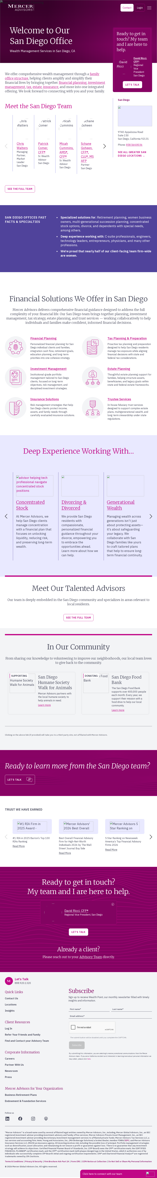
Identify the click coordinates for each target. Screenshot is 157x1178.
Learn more (44, 705)
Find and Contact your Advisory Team (27, 1040)
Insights (10, 1010)
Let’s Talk (132, 84)
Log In (8, 1028)
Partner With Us (14, 1064)
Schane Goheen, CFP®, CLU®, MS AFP (87, 152)
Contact (127, 7)
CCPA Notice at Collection (94, 1161)
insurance (50, 87)
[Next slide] (105, 146)
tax (29, 87)
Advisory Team (90, 957)
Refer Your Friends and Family (22, 1034)
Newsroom (11, 1070)
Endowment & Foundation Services (25, 1101)
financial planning (73, 83)
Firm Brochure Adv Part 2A (56, 1161)
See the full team (20, 188)
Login (140, 7)
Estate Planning (118, 369)
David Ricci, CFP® (76, 911)
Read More (19, 846)
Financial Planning (43, 338)
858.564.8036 (134, 144)
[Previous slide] (5, 146)
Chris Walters (22, 146)
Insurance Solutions (44, 399)
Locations (11, 1004)
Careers (10, 1058)
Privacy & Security (33, 1161)
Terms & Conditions (14, 1161)
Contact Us (11, 998)
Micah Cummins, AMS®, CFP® (66, 150)
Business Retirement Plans (21, 1094)
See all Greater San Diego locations (132, 154)
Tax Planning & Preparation (127, 338)
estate (37, 87)
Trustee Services (119, 399)
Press (8, 1077)
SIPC (127, 1140)
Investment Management (48, 369)
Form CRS (75, 1161)
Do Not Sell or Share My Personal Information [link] (130, 1161)
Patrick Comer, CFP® (43, 148)
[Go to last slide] (5, 516)
